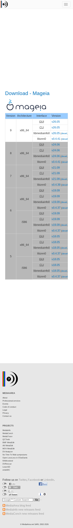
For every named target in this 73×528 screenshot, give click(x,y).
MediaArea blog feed (18, 505)
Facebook (34, 479)
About (5, 398)
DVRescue (7, 464)
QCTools (6, 439)
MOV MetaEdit (8, 449)
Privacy (6, 413)
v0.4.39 (56, 184)
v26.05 (56, 121)
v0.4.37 (56, 207)
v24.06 (56, 144)
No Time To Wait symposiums (15, 455)
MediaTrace (7, 436)
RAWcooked (8, 461)
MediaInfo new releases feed (23, 509)
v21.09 (56, 167)
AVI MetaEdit (8, 445)
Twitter (22, 479)
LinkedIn (49, 479)
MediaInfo (7, 430)
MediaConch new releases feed (25, 513)
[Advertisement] (36, 50)
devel (64, 133)
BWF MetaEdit (8, 442)
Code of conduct (9, 407)
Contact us (7, 416)
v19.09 (56, 190)
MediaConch (8, 433)
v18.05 (56, 236)
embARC (6, 470)
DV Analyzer (8, 452)
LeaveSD (6, 467)
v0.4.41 (56, 138)
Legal (5, 410)
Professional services (11, 401)
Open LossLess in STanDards (15, 458)
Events (5, 404)
